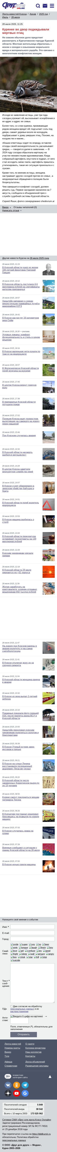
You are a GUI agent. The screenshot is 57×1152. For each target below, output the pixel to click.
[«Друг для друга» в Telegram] (25, 1085)
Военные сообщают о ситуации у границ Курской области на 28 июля (21, 848)
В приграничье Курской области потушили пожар (19, 403)
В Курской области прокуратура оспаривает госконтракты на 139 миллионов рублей (19, 539)
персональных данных (22, 1009)
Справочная (11, 1065)
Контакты (30, 1056)
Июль (5, 17)
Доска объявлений (35, 1061)
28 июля (15, 17)
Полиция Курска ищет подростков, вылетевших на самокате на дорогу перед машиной (21, 421)
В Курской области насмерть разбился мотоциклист (17, 453)
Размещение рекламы (36, 1065)
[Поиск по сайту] (38, 5)
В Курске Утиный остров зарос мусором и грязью (18, 748)
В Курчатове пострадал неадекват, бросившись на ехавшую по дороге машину (20, 816)
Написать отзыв (10, 210)
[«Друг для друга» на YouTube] (16, 1093)
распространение (19, 1011)
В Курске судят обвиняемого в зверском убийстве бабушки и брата (18, 488)
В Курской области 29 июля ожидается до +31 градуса (16, 571)
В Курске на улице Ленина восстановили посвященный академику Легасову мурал (17, 766)
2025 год (43, 14)
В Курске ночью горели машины (19, 864)
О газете (29, 1044)
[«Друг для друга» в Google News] (25, 1093)
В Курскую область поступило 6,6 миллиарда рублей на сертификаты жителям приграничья (21, 287)
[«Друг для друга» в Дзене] (8, 1093)
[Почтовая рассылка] (45, 5)
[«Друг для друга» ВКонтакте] (8, 1085)
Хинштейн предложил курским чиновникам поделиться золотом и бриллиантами (20, 732)
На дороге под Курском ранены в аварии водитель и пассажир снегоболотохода (19, 648)
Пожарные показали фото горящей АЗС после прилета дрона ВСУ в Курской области (20, 716)
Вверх (5, 207)
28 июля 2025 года (39, 258)
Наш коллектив (33, 1052)
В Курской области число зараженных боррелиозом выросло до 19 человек (20, 783)
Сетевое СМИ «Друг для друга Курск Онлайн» (26, 1119)
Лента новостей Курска (14, 14)
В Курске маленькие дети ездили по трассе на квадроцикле (21, 352)
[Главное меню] (52, 5)
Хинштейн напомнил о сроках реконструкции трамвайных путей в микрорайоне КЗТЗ (21, 303)
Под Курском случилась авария (19, 435)
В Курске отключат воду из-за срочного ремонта (18, 664)
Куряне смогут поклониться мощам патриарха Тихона (20, 798)
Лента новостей (13, 1044)
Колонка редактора (35, 1048)
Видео (8, 1052)
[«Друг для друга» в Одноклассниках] (16, 1085)
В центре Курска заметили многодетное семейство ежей (17, 470)
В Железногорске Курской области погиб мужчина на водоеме (20, 369)
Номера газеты (12, 1048)
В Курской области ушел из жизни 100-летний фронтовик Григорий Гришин (20, 270)
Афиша (8, 1061)
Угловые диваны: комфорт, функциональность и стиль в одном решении (21, 337)
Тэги (7, 1056)
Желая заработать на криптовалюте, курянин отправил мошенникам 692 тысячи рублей (19, 589)
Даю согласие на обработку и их (26, 1009)
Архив (33, 14)
